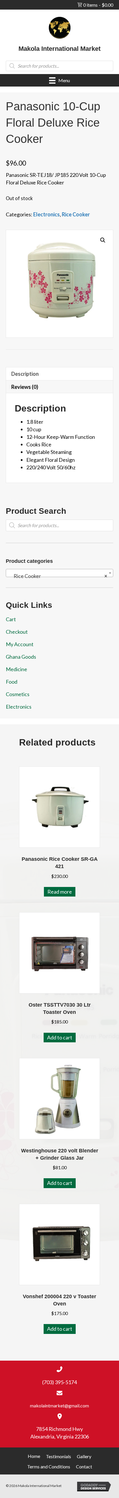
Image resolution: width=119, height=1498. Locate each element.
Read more (59, 891)
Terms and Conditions (48, 1466)
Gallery (84, 1456)
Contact (84, 1466)
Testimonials (58, 1456)
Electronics (46, 214)
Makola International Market (59, 48)
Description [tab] (25, 374)
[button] (103, 240)
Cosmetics (17, 694)
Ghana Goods (21, 656)
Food (11, 681)
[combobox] (59, 573)
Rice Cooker (76, 214)
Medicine (16, 669)
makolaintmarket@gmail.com (59, 1405)
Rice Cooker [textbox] (57, 576)
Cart (11, 619)
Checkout (17, 631)
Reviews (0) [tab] (24, 387)
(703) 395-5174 (59, 1382)
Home (34, 1456)
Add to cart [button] (59, 1037)
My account (20, 644)
